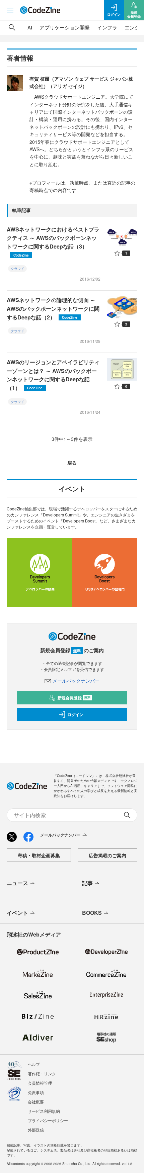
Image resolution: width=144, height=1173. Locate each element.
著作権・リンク (42, 1073)
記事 (87, 883)
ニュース (17, 883)
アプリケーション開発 (65, 27)
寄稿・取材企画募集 (39, 855)
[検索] (12, 27)
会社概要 (36, 1101)
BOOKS (92, 912)
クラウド (17, 268)
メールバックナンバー (76, 680)
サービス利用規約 (44, 1111)
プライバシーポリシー (48, 1120)
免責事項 (36, 1092)
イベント (17, 912)
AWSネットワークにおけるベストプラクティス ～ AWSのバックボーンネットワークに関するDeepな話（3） (53, 241)
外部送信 (36, 1130)
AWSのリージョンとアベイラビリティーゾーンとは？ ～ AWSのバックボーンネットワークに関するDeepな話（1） (53, 375)
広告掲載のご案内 (107, 855)
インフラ (107, 27)
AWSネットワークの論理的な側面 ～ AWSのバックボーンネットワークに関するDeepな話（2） (53, 308)
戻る (72, 462)
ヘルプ (34, 1064)
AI (29, 27)
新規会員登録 (74, 698)
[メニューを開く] (10, 10)
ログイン (75, 714)
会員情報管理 (40, 1083)
